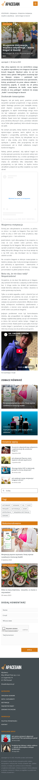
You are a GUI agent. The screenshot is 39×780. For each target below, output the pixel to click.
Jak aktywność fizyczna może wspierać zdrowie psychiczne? (22, 459)
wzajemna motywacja (21, 512)
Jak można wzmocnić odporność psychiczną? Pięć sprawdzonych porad (24, 737)
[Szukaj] (3, 490)
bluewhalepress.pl (7, 684)
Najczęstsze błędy (7, 706)
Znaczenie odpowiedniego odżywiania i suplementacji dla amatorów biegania (24, 449)
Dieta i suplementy (8, 699)
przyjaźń (5, 509)
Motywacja (7, 24)
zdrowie (5, 515)
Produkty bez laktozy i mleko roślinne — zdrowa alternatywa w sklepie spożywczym (24, 747)
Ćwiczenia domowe (8, 695)
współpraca (6, 512)
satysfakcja (16, 509)
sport (25, 509)
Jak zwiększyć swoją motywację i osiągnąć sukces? (23, 479)
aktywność (6, 505)
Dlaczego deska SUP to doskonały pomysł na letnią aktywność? (23, 469)
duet (29, 505)
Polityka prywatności (9, 721)
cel (23, 505)
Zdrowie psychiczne (8, 709)
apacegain (5, 62)
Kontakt (4, 724)
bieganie (16, 505)
